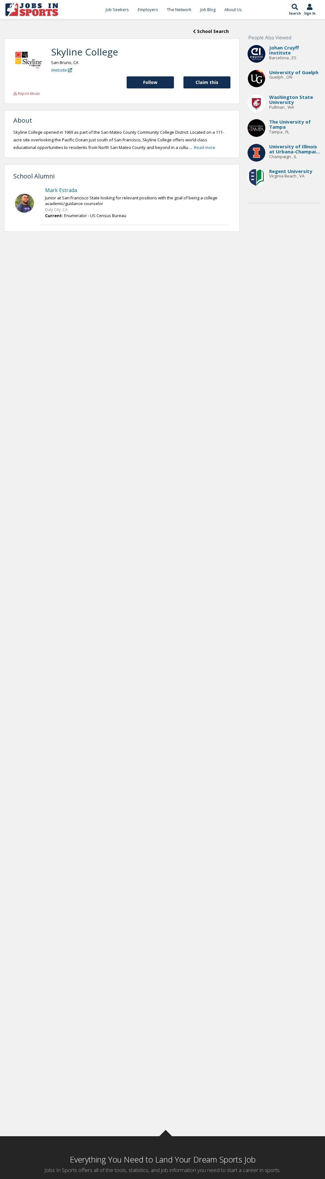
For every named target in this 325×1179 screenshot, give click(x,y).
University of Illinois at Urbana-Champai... (294, 149)
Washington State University (291, 100)
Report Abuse (28, 93)
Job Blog (208, 9)
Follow (150, 82)
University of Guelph (293, 72)
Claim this (207, 82)
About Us (233, 9)
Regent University (290, 171)
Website (59, 70)
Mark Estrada (61, 190)
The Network (179, 9)
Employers (148, 9)
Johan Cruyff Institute (284, 50)
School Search (212, 31)
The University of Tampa (290, 124)
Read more (204, 147)
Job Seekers (117, 9)
